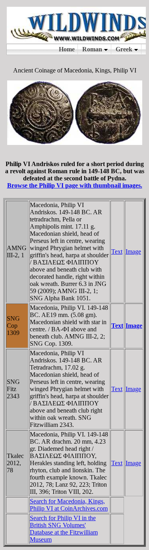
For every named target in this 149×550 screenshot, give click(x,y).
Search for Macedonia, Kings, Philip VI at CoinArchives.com (69, 505)
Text (116, 251)
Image (133, 251)
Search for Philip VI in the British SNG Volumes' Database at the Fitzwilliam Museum (64, 529)
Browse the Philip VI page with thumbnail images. (74, 185)
